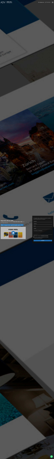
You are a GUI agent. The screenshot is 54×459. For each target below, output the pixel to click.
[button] (51, 456)
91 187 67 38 (48, 2)
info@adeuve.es (41, 2)
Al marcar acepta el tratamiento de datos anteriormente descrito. (41, 238)
